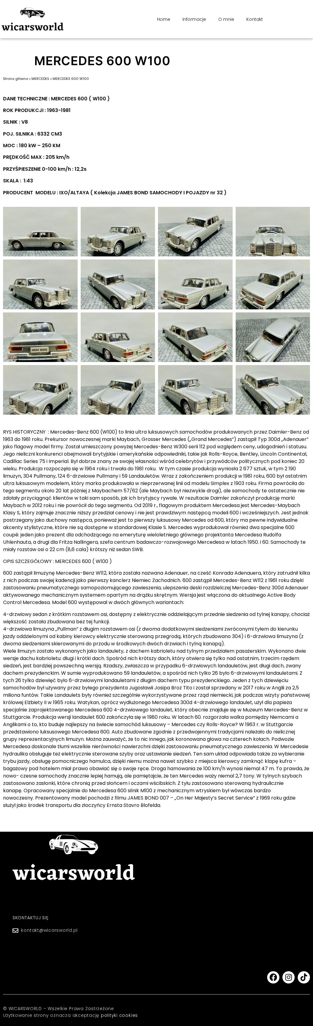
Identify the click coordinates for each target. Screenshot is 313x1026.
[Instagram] (288, 977)
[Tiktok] (304, 977)
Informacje (194, 19)
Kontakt (254, 19)
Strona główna (15, 78)
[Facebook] (273, 977)
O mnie (226, 19)
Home (163, 19)
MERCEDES (40, 78)
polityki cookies (119, 1015)
